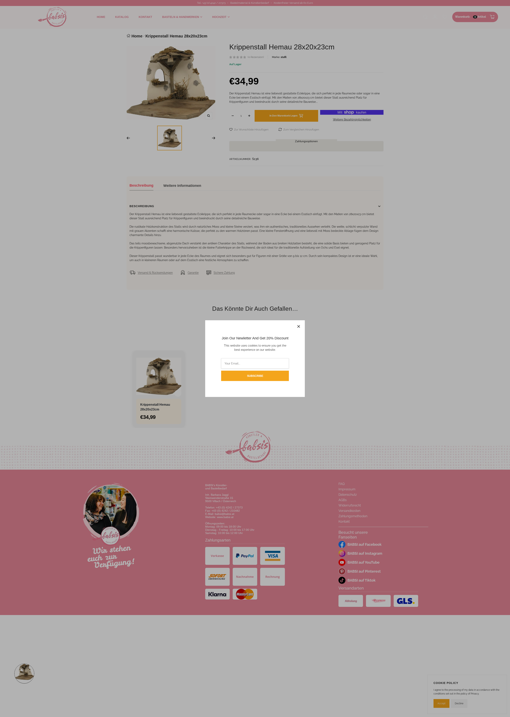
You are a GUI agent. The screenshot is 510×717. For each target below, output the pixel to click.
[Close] (298, 326)
